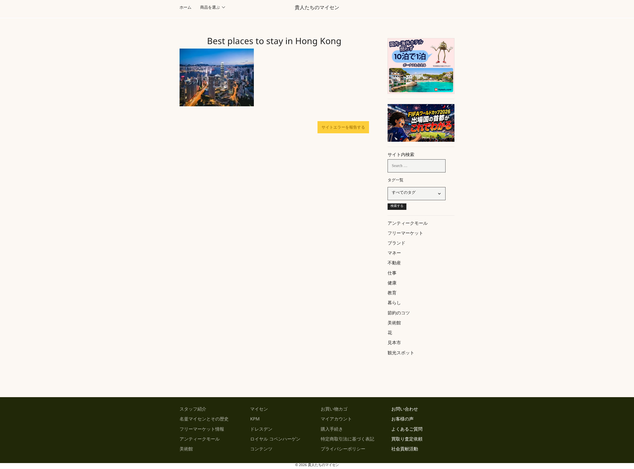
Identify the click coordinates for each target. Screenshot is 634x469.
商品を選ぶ (210, 8)
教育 (392, 293)
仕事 (392, 274)
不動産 (394, 263)
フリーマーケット (405, 234)
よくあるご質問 (407, 430)
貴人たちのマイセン (317, 9)
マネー (394, 253)
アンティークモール (408, 224)
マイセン (259, 410)
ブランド (396, 244)
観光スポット (401, 353)
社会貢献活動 (404, 449)
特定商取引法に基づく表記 (347, 440)
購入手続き (332, 430)
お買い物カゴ (334, 410)
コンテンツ (261, 449)
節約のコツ (399, 313)
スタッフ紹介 (193, 410)
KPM (255, 419)
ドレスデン (261, 430)
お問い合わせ (404, 410)
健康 (392, 283)
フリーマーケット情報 (202, 430)
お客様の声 (402, 419)
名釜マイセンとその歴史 (204, 419)
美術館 (394, 323)
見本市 (394, 343)
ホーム (185, 8)
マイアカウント (336, 419)
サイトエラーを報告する (343, 127)
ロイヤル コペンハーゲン (275, 440)
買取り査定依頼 (407, 440)
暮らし (394, 303)
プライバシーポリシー (343, 449)
